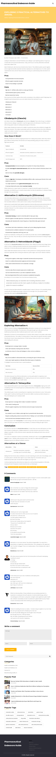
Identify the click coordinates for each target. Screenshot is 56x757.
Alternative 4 (8, 109)
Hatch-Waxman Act (24, 721)
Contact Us (31, 750)
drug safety (23, 718)
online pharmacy (21, 712)
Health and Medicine (10, 665)
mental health (9, 727)
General (7, 670)
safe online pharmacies (36, 724)
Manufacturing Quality (10, 672)
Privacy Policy (32, 746)
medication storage (35, 721)
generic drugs (40, 712)
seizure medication (28, 727)
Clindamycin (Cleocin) (10, 102)
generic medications (10, 724)
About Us (31, 742)
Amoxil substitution (41, 467)
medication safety (10, 712)
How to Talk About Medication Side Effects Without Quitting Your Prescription (30, 686)
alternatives (18, 727)
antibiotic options (31, 467)
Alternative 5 (8, 112)
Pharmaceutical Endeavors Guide (18, 3)
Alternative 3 (8, 107)
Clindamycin (23, 467)
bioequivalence (20, 715)
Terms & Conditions (34, 744)
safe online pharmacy (23, 724)
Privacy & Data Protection (35, 748)
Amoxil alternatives (13, 467)
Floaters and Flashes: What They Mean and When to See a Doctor (27, 691)
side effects (30, 712)
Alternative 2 (8, 104)
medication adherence (11, 721)
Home (6, 17)
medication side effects (34, 718)
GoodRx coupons (10, 715)
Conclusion (8, 114)
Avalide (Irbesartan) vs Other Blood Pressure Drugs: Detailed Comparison (29, 696)
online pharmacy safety (43, 715)
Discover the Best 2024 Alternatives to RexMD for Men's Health (26, 681)
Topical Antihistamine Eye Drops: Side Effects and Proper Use (26, 701)
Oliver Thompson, (10, 58)
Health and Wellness (10, 667)
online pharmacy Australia (12, 718)
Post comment (10, 649)
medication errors (31, 715)
